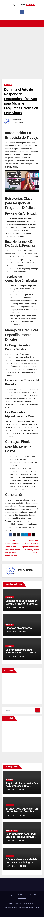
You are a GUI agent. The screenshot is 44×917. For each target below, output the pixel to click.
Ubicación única (22, 912)
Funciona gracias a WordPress (14, 895)
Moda (15, 830)
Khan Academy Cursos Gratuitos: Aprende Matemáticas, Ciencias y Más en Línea (30, 547)
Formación (8, 84)
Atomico (18, 119)
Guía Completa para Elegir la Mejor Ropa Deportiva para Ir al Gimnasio (21, 836)
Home (10, 903)
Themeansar (22, 898)
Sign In (37, 907)
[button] (41, 23)
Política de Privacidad (26, 907)
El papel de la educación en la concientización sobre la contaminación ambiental (21, 603)
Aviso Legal (18, 903)
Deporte (9, 830)
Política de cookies (29, 903)
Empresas (9, 779)
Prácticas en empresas (18, 627)
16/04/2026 (11, 815)
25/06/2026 (11, 790)
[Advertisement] (22, 50)
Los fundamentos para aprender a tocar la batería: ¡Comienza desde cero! (20, 652)
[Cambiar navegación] (22, 23)
